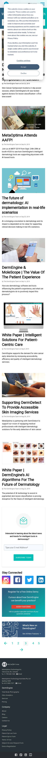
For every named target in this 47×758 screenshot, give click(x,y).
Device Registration (9, 746)
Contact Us (6, 721)
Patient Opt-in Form (9, 736)
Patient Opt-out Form (9, 733)
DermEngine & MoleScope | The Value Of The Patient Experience (23, 272)
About (4, 711)
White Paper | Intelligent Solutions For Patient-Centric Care (22, 340)
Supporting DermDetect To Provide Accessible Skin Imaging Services (21, 407)
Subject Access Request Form (13, 743)
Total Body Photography (10, 692)
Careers (4, 717)
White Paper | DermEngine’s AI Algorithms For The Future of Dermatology (21, 477)
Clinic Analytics (7, 695)
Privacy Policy (7, 730)
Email (20, 674)
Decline (23, 73)
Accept (23, 67)
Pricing (4, 702)
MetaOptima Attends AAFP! (19, 137)
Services (5, 698)
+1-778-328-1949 (9, 674)
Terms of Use (6, 740)
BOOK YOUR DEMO (23, 607)
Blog (3, 714)
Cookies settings (23, 61)
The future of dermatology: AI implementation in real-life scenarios (23, 205)
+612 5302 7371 (8, 683)
